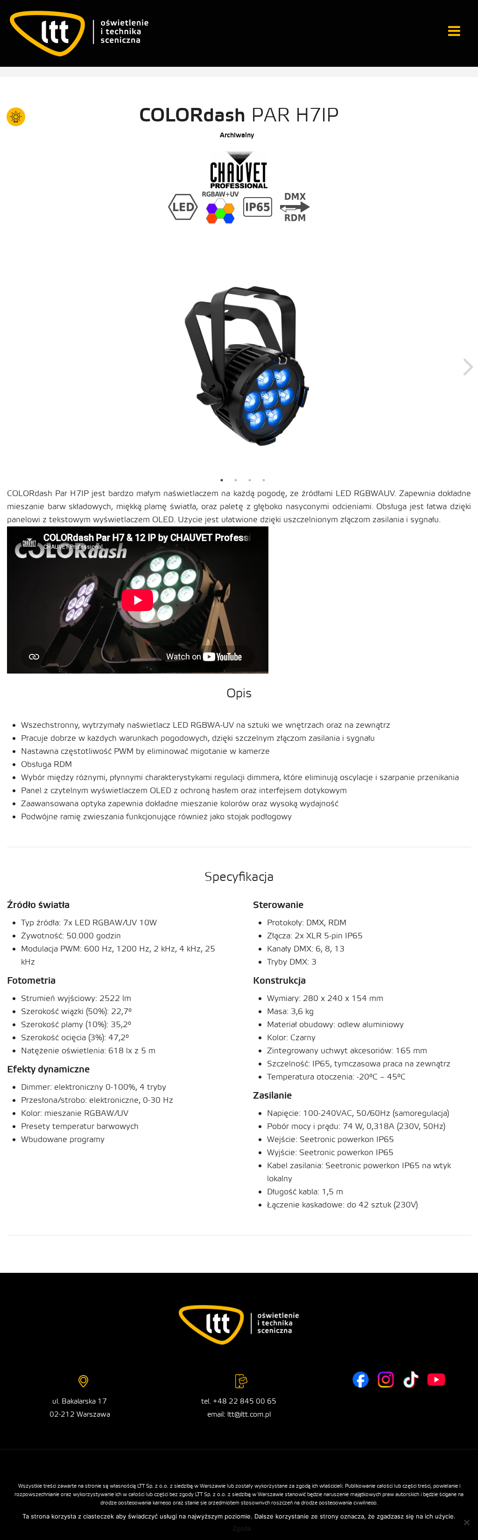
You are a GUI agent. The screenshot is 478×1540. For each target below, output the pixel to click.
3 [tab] (249, 480)
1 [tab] (221, 480)
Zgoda (241, 1528)
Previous (16, 365)
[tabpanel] (242, 365)
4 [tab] (263, 480)
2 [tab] (235, 480)
